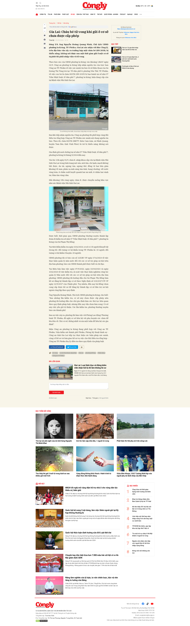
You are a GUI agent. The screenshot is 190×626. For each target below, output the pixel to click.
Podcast (123, 14)
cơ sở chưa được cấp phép (68, 353)
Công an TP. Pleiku (58, 355)
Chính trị (43, 14)
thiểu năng (101, 353)
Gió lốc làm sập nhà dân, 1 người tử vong (92, 441)
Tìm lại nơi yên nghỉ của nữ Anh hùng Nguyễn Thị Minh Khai (54, 442)
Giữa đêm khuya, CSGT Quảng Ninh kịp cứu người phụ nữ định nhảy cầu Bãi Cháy (134, 474)
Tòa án (50, 14)
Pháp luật (65, 14)
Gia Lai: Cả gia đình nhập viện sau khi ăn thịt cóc (130, 48)
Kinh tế (92, 14)
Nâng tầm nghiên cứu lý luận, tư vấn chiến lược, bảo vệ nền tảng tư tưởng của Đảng (91, 578)
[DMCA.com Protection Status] (65, 621)
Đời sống (66, 23)
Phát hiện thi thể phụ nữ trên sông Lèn (132, 441)
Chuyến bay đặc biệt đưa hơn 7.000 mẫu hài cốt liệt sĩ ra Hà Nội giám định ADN (91, 556)
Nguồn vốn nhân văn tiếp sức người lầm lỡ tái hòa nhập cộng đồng (141, 543)
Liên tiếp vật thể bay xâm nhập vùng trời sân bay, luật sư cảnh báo (142, 518)
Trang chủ (52, 23)
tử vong (55, 353)
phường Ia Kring (90, 353)
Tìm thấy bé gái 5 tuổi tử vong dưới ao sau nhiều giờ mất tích (53, 474)
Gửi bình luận (56, 392)
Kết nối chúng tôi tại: (133, 604)
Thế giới (99, 14)
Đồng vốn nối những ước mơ (141, 552)
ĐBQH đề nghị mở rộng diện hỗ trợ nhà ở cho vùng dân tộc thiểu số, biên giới (91, 488)
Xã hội (73, 14)
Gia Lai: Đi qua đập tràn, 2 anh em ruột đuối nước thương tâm (130, 59)
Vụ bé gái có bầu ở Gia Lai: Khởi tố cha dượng (130, 67)
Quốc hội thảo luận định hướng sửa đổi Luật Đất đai (88, 532)
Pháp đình (57, 14)
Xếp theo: (89, 398)
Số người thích (103, 398)
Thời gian (95, 398)
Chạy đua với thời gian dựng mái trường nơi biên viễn (141, 492)
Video (136, 14)
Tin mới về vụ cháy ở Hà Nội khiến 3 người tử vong (142, 535)
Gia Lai (81, 353)
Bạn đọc (130, 14)
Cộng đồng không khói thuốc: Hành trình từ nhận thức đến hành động (93, 474)
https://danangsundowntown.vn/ (126, 29)
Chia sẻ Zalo (72, 347)
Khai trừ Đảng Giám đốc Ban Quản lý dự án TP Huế (141, 500)
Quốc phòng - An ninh (111, 14)
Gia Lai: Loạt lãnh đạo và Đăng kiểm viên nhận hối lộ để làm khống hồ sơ (90, 366)
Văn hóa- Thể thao (82, 14)
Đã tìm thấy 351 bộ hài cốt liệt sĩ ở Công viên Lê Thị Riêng (141, 509)
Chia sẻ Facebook (57, 347)
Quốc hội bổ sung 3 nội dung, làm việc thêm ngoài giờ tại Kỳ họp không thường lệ (91, 511)
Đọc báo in (41, 8)
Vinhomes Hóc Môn (130, 37)
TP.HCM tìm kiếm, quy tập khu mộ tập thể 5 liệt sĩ (141, 527)
